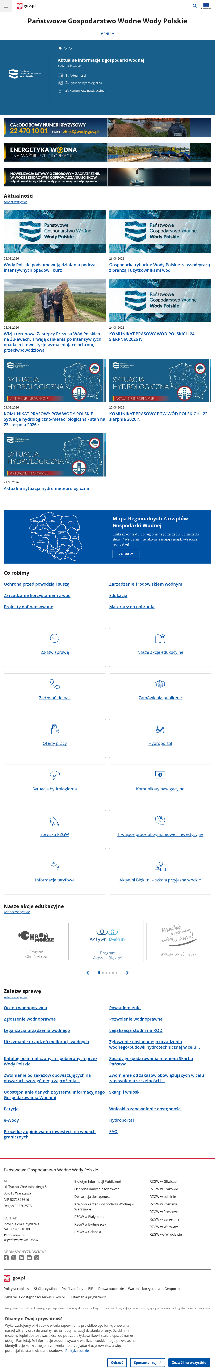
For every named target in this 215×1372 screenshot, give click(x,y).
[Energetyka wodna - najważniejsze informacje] (107, 152)
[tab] (60, 48)
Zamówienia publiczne (160, 698)
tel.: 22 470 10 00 (17, 1229)
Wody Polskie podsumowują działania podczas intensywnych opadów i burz (51, 267)
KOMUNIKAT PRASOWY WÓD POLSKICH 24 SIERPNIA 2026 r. (151, 336)
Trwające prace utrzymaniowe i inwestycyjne (160, 834)
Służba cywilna (45, 1288)
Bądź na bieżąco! (69, 66)
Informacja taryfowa (55, 880)
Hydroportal (160, 743)
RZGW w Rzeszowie (165, 1211)
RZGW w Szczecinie (164, 1219)
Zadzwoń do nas (55, 698)
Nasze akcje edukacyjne (160, 652)
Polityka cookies (16, 1288)
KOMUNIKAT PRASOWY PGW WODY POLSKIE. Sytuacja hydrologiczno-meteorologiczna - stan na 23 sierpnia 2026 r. (54, 419)
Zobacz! (126, 554)
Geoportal (172, 1288)
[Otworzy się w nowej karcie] (7, 1258)
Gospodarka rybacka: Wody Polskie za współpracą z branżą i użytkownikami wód (159, 267)
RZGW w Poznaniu (164, 1204)
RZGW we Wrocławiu (166, 1234)
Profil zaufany (72, 1288)
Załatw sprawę (55, 652)
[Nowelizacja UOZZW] (107, 177)
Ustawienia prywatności (88, 1297)
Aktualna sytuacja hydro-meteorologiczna (46, 488)
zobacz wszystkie (16, 202)
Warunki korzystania (144, 1288)
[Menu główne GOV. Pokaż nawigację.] (6, 6)
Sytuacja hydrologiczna (55, 789)
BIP (90, 1288)
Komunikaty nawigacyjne (160, 789)
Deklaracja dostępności (92, 1196)
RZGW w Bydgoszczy (90, 1224)
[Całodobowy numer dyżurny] (107, 127)
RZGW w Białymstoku (91, 1216)
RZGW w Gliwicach (164, 1181)
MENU (105, 33)
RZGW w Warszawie (165, 1226)
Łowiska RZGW (54, 834)
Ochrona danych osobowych (96, 1189)
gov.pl (19, 1278)
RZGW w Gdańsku (88, 1232)
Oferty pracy (55, 743)
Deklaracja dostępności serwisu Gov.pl (34, 1297)
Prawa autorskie (111, 1288)
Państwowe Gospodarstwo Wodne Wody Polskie (107, 20)
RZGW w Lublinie (163, 1196)
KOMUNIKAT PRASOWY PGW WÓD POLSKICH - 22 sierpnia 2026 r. (158, 416)
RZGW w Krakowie (164, 1189)
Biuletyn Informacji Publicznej (97, 1181)
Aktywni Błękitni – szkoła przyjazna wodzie (160, 880)
